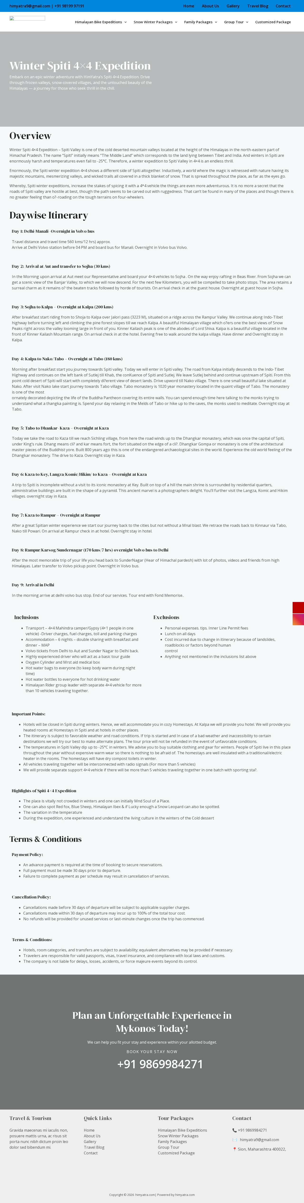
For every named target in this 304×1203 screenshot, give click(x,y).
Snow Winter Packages (153, 21)
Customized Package (273, 21)
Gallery (233, 6)
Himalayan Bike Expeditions (98, 21)
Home (188, 6)
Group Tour (234, 21)
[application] (124, 21)
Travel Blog (257, 6)
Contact (283, 6)
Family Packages (198, 21)
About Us (210, 6)
